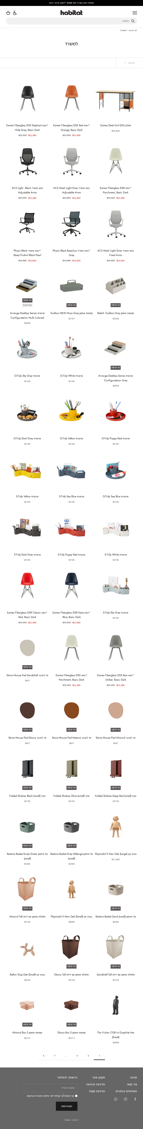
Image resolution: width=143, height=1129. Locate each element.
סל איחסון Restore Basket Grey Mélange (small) (71, 856)
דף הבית (133, 30)
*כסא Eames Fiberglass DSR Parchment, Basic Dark (115, 190)
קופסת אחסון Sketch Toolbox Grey (115, 313)
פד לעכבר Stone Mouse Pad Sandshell (27, 675)
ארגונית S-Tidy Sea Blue (71, 496)
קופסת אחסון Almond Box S (27, 1032)
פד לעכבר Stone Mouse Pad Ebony (27, 738)
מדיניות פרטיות (95, 1084)
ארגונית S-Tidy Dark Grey (27, 554)
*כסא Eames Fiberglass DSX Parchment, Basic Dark (71, 677)
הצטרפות (66, 1106)
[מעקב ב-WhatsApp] (116, 1099)
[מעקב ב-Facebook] (135, 1099)
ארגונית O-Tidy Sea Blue (115, 496)
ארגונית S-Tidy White (116, 554)
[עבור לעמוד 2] (43, 1055)
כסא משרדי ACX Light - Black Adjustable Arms (27, 190)
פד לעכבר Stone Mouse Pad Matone (71, 738)
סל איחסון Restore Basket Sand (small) (116, 916)
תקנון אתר (98, 1077)
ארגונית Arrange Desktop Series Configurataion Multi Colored (27, 315)
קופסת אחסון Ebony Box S (72, 1032)
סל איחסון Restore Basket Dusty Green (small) (27, 856)
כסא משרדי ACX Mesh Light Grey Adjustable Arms (71, 190)
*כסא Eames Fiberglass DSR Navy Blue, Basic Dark (71, 615)
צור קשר (132, 1084)
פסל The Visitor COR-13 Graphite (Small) (115, 1035)
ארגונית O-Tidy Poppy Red (116, 438)
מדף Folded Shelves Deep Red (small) (115, 796)
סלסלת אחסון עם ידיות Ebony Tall (71, 974)
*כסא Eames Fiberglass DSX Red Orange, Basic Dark (71, 127)
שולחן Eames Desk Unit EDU (115, 125)
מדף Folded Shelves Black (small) (27, 796)
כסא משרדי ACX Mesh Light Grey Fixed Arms (115, 253)
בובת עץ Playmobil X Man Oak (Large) (115, 854)
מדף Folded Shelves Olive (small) (71, 796)
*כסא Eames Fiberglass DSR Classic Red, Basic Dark (27, 615)
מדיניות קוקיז (97, 1091)
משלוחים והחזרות (126, 1091)
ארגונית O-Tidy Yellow (71, 438)
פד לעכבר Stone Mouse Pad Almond (116, 738)
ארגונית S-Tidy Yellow (27, 496)
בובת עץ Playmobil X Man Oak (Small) (71, 916)
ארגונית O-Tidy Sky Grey (27, 376)
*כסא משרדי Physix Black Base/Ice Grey (71, 253)
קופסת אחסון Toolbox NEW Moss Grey (71, 313)
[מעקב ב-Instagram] (125, 1099)
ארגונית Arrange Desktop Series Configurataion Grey (115, 378)
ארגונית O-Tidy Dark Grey (27, 438)
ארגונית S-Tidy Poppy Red (71, 554)
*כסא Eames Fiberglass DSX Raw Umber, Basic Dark (115, 677)
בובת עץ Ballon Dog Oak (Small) (27, 974)
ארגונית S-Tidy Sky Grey (115, 612)
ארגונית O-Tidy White (71, 376)
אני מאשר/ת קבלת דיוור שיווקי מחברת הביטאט (50, 1096)
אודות (133, 1077)
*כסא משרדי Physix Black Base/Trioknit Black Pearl (27, 253)
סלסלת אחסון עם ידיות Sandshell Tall (116, 974)
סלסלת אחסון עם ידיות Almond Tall (27, 916)
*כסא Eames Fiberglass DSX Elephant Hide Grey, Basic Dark (27, 127)
